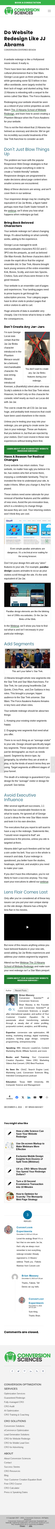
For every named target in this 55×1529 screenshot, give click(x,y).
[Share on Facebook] (17, 1097)
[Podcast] (43, 1373)
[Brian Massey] (12, 1005)
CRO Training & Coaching (16, 1414)
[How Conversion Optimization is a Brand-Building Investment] (2, 764)
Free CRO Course (13, 1483)
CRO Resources (12, 1471)
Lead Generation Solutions (16, 1434)
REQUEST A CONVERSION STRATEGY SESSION (27, 2)
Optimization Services (14, 1393)
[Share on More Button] (47, 1097)
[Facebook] (10, 1009)
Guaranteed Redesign (14, 1398)
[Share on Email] (35, 1097)
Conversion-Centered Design (20, 50)
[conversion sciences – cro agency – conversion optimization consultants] (23, 11)
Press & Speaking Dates (16, 1492)
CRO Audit (9, 1406)
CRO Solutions (15, 1421)
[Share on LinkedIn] (29, 1097)
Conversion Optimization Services (22, 1386)
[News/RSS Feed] (37, 1373)
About (8, 1453)
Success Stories (12, 1467)
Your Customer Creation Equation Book (23, 1479)
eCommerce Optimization (16, 1430)
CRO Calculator (11, 1488)
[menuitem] (49, 10)
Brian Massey (26, 995)
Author (8, 990)
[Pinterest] (24, 1373)
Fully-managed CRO (14, 1402)
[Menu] (49, 10)
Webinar (14, 626)
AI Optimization (11, 1410)
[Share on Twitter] (23, 1097)
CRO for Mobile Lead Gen (16, 1443)
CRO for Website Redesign (17, 1438)
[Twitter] (14, 1009)
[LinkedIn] (31, 1373)
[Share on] (41, 1097)
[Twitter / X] (18, 1373)
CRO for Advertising (13, 1447)
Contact (8, 1462)
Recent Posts (21, 990)
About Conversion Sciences (17, 1458)
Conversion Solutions (14, 1426)
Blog (6, 1475)
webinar (12, 210)
